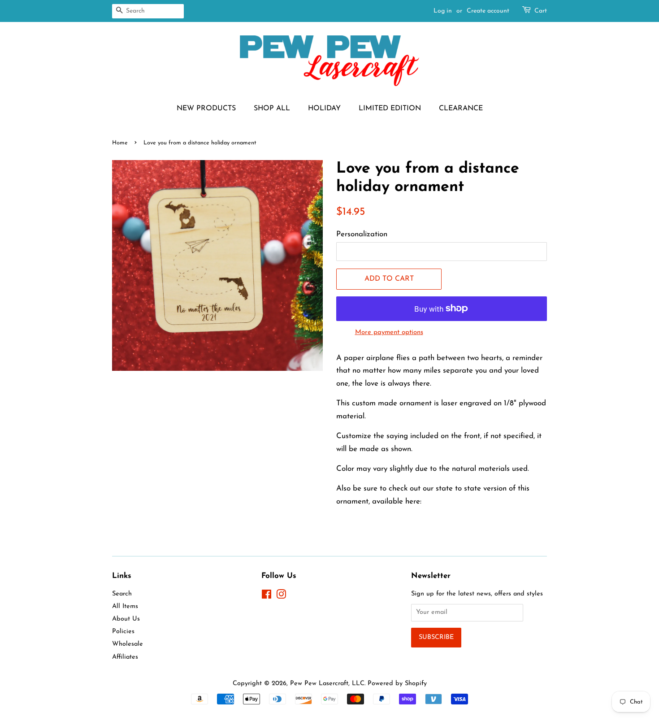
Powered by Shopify (397, 683)
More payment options (389, 332)
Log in (443, 11)
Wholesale (127, 644)
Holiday (324, 108)
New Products (206, 108)
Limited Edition (390, 108)
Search (122, 594)
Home (120, 143)
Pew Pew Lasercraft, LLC (327, 683)
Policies (123, 631)
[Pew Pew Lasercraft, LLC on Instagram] (281, 596)
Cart (540, 11)
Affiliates (125, 657)
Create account (488, 11)
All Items (125, 606)
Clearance (461, 108)
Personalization (361, 234)
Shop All (272, 108)
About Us (126, 619)
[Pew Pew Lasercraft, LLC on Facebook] (266, 596)
